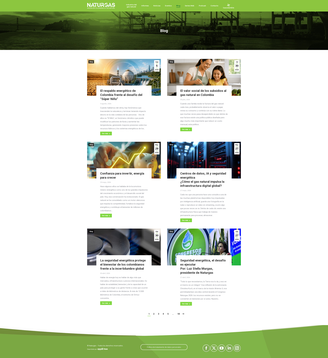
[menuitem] (131, 5)
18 (178, 314)
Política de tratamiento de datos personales (164, 347)
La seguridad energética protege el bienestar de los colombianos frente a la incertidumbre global (123, 264)
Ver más (105, 133)
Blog (91, 62)
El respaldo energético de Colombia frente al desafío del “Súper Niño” (121, 95)
